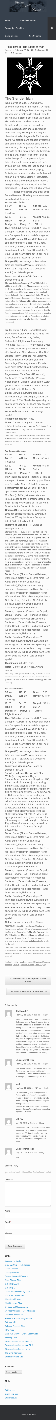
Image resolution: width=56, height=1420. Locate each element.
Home (7, 20)
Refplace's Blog (11, 1322)
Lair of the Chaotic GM (14, 1295)
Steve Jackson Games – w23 (17, 1349)
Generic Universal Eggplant (16, 1276)
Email (8, 1222)
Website (8, 1233)
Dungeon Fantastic (13, 1260)
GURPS (16, 964)
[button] (52, 28)
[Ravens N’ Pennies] (28, 6)
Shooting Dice (11, 1337)
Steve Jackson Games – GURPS (19, 1345)
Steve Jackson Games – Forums (19, 1341)
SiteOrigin (31, 1414)
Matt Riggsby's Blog (13, 1303)
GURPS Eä (10, 1287)
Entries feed (10, 1390)
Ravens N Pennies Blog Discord (18, 1318)
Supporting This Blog (14, 28)
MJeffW (19, 1119)
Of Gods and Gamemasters (16, 1306)
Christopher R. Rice (25, 1059)
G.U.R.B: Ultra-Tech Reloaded (17, 1264)
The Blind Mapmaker (13, 1352)
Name (8, 1210)
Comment (9, 1179)
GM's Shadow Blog (13, 1280)
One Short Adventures (14, 1314)
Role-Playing (40, 964)
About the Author (27, 20)
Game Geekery (11, 1268)
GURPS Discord (12, 1283)
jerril (18, 1083)
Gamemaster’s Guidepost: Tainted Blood (28, 980)
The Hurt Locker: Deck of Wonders (28, 991)
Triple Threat (18, 961)
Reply (45, 1014)
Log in (7, 1386)
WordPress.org (11, 1397)
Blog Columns (34, 35)
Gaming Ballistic (12, 1272)
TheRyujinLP (22, 1010)
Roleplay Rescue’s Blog (15, 1326)
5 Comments (16, 53)
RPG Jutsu (9, 1329)
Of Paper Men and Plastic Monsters (20, 1310)
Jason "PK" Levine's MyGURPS (18, 1291)
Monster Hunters (27, 964)
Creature (37, 961)
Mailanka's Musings (13, 1299)
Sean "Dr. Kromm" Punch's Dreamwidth (21, 1333)
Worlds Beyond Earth (14, 1356)
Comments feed (11, 1393)
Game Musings (11, 35)
